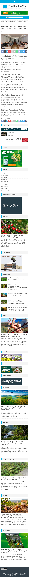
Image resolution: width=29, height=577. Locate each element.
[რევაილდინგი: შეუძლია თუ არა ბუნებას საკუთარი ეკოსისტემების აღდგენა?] (14, 432)
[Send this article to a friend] (12, 51)
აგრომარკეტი (6, 530)
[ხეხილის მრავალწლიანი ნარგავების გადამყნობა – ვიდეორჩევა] (14, 325)
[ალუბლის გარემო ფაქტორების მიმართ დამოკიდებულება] (14, 226)
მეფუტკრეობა (4, 186)
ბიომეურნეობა (6, 274)
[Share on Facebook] (2, 51)
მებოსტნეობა (4, 175)
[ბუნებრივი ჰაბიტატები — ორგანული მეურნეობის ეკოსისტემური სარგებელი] (4, 302)
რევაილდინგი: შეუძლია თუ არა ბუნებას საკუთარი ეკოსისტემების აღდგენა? (12, 443)
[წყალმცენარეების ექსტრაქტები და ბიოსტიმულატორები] (4, 295)
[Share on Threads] (26, 51)
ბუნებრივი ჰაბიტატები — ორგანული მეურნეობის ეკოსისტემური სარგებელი (16, 302)
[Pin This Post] (9, 51)
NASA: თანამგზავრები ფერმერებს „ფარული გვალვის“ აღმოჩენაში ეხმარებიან (13, 407)
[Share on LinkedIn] (7, 51)
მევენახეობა (4, 177)
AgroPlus (5, 422)
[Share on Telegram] (21, 51)
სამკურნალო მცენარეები (9, 459)
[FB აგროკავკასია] (14, 1)
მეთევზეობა (4, 179)
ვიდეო (4, 315)
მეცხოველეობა (5, 190)
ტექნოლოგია (6, 387)
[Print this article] (14, 51)
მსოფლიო (5, 495)
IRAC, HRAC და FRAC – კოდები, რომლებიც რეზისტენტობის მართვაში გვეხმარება (14, 550)
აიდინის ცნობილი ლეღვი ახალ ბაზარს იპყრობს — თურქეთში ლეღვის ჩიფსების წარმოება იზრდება (14, 515)
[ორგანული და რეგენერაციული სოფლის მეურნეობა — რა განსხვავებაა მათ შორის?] (4, 309)
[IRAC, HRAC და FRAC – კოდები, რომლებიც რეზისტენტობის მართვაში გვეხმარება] (14, 540)
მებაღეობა (4, 173)
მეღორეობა (4, 188)
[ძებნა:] (14, 17)
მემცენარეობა (4, 181)
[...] (10, 246)
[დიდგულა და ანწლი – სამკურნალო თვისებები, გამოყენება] (14, 469)
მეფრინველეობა (5, 184)
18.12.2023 (5, 31)
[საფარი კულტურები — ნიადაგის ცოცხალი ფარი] (4, 279)
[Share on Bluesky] (24, 51)
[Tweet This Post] (5, 51)
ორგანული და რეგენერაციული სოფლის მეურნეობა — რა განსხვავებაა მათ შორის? (17, 309)
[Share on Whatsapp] (17, 51)
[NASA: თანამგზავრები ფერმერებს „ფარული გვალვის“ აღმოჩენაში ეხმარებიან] (14, 397)
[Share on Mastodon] (19, 51)
